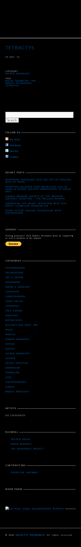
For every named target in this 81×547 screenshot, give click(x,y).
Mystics (10, 334)
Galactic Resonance (30, 535)
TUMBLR (14, 157)
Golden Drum (20, 439)
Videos (9, 387)
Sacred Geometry (17, 73)
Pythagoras (23, 83)
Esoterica (12, 306)
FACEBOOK (15, 145)
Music (9, 330)
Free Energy (14, 311)
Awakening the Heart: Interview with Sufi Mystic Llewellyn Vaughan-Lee (36, 204)
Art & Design (14, 277)
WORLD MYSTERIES (17, 391)
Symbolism (12, 372)
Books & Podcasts (17, 287)
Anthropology (15, 268)
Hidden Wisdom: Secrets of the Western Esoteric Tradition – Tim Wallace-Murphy (35, 197)
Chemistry (12, 291)
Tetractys (19, 47)
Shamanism (12, 368)
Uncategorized (15, 382)
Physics (10, 344)
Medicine (11, 315)
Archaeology (14, 272)
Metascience (14, 320)
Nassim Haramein (17, 339)
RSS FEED (15, 139)
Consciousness (15, 296)
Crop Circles (14, 301)
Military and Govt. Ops (21, 325)
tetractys (12, 85)
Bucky (9, 81)
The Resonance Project (27, 449)
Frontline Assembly (24, 472)
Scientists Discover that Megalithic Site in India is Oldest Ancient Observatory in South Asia (38, 189)
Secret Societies (16, 363)
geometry (22, 81)
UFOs (8, 377)
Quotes (10, 349)
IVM (33, 81)
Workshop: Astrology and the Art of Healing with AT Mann (38, 180)
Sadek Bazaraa (21, 444)
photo (9, 83)
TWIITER (14, 151)
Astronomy (13, 282)
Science (10, 358)
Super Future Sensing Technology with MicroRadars (33, 211)
